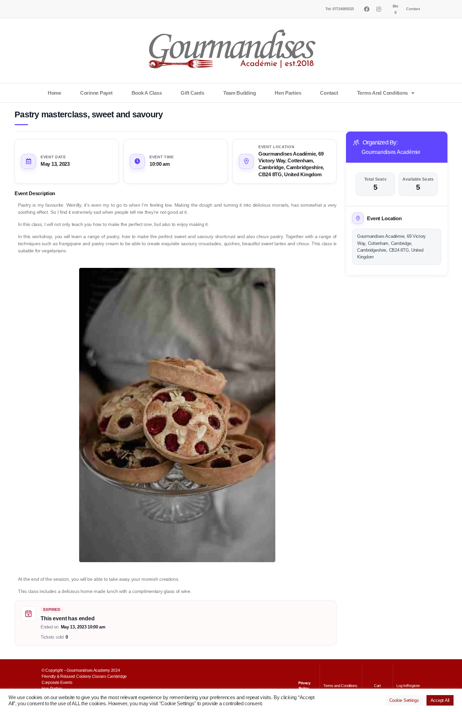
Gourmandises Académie (391, 152)
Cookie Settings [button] (404, 700)
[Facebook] (367, 9)
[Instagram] (379, 9)
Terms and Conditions (382, 93)
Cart (377, 686)
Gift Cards (192, 93)
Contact (413, 9)
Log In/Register (408, 686)
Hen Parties (288, 93)
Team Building (239, 93)
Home (54, 93)
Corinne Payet (96, 93)
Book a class (147, 93)
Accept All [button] (440, 700)
